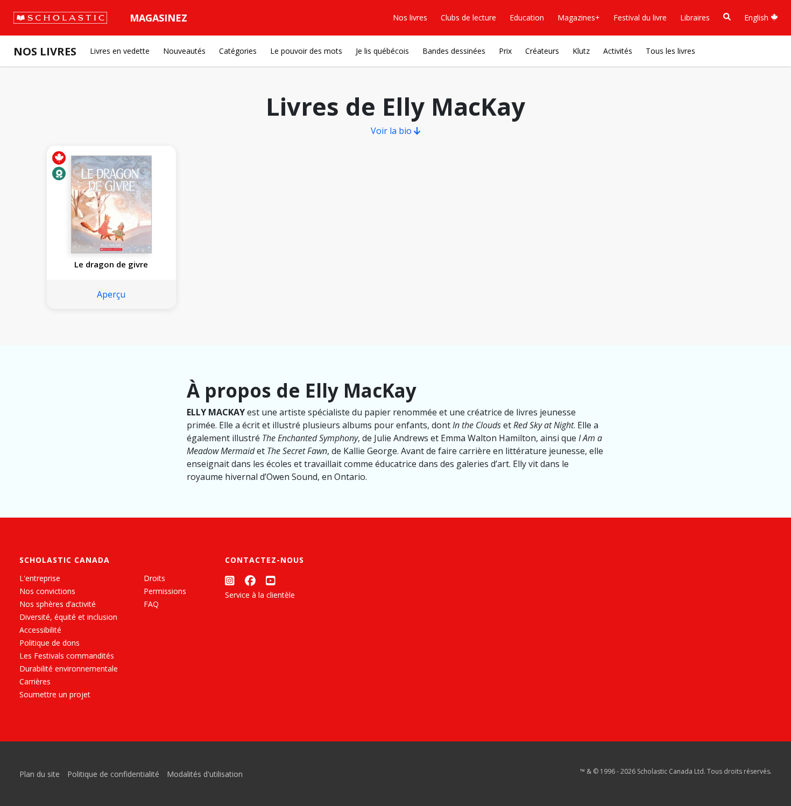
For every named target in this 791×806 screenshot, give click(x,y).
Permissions (165, 591)
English (757, 17)
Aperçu (111, 294)
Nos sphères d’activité (57, 604)
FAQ (151, 604)
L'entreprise (39, 578)
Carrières (35, 681)
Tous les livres (670, 51)
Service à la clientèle (260, 595)
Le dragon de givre (111, 264)
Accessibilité (40, 630)
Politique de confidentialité (113, 774)
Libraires (695, 17)
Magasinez (158, 17)
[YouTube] (271, 580)
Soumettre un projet (54, 694)
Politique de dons (49, 643)
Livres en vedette (120, 51)
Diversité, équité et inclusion (68, 617)
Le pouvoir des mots (306, 51)
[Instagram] (230, 580)
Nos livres (410, 17)
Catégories (238, 51)
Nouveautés (184, 51)
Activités (617, 51)
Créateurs (542, 51)
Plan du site (39, 774)
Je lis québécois (382, 51)
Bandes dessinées (453, 51)
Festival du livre (640, 17)
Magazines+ (578, 17)
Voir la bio (392, 131)
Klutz (581, 51)
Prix (505, 51)
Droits (154, 578)
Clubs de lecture (468, 17)
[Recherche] (727, 17)
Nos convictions (47, 591)
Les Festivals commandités (66, 656)
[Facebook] (250, 580)
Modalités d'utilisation (205, 774)
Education (527, 17)
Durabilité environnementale (68, 668)
